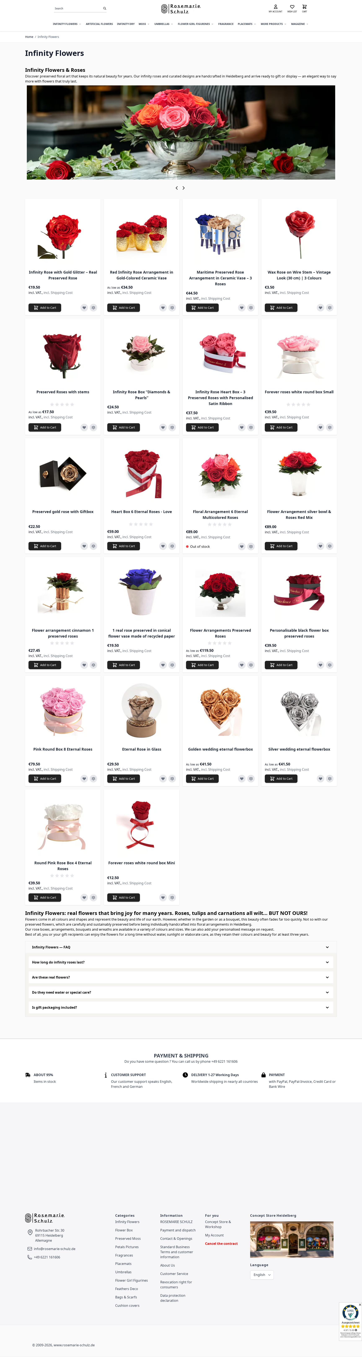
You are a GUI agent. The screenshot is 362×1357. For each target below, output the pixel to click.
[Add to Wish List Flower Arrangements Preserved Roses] (242, 665)
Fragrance (226, 24)
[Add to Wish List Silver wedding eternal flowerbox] (320, 778)
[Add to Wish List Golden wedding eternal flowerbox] (242, 778)
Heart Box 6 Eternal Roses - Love (141, 511)
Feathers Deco (126, 1288)
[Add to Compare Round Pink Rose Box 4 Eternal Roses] (93, 897)
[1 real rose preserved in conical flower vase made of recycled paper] (141, 591)
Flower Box (124, 1230)
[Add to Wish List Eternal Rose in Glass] (163, 778)
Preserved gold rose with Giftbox (62, 511)
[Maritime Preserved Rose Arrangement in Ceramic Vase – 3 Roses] (220, 233)
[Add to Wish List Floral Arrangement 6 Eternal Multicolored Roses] (242, 546)
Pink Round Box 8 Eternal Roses (62, 749)
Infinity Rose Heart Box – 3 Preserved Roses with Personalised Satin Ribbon (220, 397)
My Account (214, 1235)
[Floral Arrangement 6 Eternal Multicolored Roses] (220, 473)
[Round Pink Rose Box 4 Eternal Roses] (63, 824)
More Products (272, 24)
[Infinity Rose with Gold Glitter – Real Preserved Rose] (63, 233)
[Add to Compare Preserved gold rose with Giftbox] (93, 546)
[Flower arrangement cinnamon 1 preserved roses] (63, 591)
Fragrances (124, 1255)
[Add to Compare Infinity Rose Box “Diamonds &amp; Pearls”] (172, 427)
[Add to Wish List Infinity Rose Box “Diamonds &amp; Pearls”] (163, 427)
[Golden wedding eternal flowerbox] (220, 710)
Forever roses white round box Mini (141, 862)
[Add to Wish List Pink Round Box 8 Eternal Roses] (84, 778)
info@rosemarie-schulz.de (54, 1248)
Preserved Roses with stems (62, 391)
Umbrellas (161, 24)
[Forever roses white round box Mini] (141, 824)
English (259, 1274)
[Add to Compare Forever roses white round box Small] (330, 427)
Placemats (245, 24)
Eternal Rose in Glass (141, 749)
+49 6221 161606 (47, 1257)
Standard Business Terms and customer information (176, 1252)
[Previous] (177, 188)
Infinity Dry (125, 24)
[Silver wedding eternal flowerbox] (299, 710)
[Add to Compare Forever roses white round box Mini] (172, 897)
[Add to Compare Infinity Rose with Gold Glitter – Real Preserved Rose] (93, 307)
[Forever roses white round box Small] (299, 353)
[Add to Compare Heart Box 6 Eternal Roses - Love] (172, 546)
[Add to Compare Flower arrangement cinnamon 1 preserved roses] (93, 665)
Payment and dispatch (178, 1230)
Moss (142, 24)
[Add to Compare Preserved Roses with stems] (93, 427)
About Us (167, 1265)
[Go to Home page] (181, 8)
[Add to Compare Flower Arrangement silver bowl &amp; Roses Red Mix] (330, 546)
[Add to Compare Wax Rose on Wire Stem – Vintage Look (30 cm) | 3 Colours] (330, 307)
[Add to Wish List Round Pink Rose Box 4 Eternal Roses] (84, 897)
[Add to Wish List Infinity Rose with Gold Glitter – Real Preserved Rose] (84, 307)
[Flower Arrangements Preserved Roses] (220, 591)
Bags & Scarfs (126, 1297)
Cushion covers (127, 1305)
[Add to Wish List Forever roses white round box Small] (320, 427)
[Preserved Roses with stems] (63, 353)
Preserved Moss (128, 1238)
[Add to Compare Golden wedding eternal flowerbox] (251, 778)
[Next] (184, 188)
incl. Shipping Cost (58, 292)
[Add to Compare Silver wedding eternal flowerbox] (330, 778)
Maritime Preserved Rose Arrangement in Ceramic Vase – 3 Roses (220, 278)
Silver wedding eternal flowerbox (299, 749)
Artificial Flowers (99, 24)
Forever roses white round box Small (299, 391)
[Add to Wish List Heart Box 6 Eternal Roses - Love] (163, 546)
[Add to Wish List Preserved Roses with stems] (84, 427)
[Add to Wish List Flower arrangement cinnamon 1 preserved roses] (84, 665)
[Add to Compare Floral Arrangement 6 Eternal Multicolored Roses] (251, 546)
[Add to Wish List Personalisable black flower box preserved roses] (320, 665)
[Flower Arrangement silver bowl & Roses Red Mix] (299, 473)
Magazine (298, 24)
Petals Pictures (127, 1247)
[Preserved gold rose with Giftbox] (63, 473)
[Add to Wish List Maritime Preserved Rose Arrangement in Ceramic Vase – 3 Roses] (242, 307)
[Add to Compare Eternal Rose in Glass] (172, 778)
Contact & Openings (176, 1238)
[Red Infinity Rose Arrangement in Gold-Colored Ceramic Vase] (141, 233)
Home (29, 37)
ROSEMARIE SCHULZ (176, 1221)
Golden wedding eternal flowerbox (220, 749)
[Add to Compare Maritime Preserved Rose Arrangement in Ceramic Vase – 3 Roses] (251, 307)
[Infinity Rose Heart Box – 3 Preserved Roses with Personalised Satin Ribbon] (220, 353)
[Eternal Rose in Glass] (141, 710)
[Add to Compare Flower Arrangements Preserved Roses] (251, 665)
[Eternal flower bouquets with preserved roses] (181, 132)
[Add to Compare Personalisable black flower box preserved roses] (330, 665)
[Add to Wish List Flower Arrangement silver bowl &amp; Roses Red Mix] (320, 546)
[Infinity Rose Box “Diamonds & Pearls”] (141, 353)
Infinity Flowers (65, 24)
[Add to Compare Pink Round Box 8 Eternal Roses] (93, 778)
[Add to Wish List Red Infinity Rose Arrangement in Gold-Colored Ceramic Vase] (163, 307)
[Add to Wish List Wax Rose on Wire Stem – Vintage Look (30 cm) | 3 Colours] (320, 307)
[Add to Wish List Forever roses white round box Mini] (163, 897)
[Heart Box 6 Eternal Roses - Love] (141, 473)
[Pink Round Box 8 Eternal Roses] (63, 710)
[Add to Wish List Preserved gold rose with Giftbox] (84, 546)
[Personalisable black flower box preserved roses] (299, 591)
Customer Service (174, 1273)
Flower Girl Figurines (194, 24)
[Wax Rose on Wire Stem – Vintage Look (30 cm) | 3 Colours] (299, 233)
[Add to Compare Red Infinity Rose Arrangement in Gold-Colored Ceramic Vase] (172, 307)
